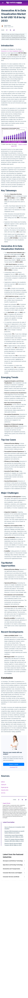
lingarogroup (4, 787)
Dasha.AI (3, 784)
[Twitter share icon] (14, 30)
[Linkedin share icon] (10, 30)
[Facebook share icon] (7, 30)
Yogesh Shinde (7, 25)
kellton (3, 782)
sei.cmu (3, 793)
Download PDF (14, 767)
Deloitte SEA (4, 790)
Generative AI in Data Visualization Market (12, 51)
